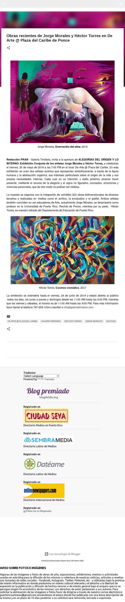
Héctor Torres (73, 321)
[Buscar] (14, 4)
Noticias (111, 321)
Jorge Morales (94, 321)
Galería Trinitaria (51, 321)
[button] (8, 48)
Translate (49, 379)
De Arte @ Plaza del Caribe (22, 321)
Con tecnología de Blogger (64, 554)
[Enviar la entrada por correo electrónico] (8, 318)
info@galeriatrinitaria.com (78, 307)
